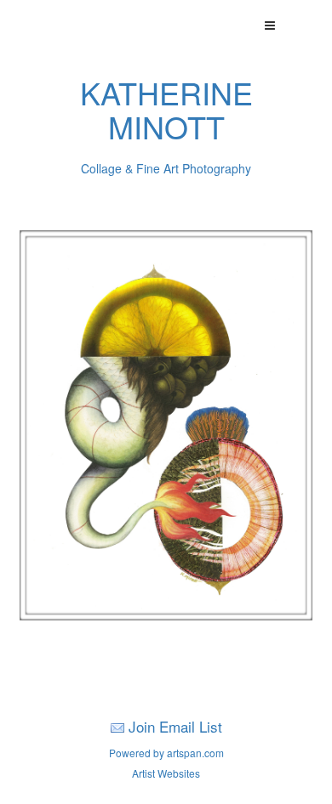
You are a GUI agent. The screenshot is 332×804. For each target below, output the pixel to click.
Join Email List (175, 726)
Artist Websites (166, 773)
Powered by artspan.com (166, 752)
